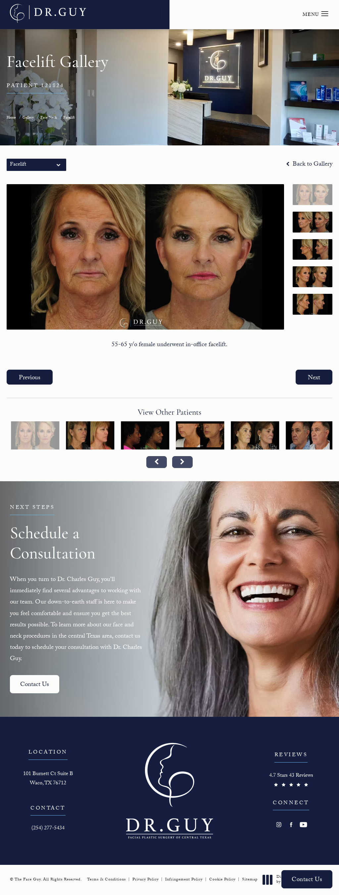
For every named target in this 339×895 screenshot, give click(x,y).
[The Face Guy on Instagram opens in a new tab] (278, 824)
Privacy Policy (145, 879)
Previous (29, 378)
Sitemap (250, 879)
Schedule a (52, 533)
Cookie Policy (222, 879)
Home (11, 118)
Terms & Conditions (106, 879)
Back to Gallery (311, 165)
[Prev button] (156, 462)
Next (314, 378)
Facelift (69, 118)
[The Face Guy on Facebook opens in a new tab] (291, 824)
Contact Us (34, 685)
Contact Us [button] (307, 880)
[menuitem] (278, 824)
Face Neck (48, 118)
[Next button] (182, 462)
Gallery (28, 118)
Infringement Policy (184, 879)
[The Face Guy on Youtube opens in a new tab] (303, 824)
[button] (324, 14)
